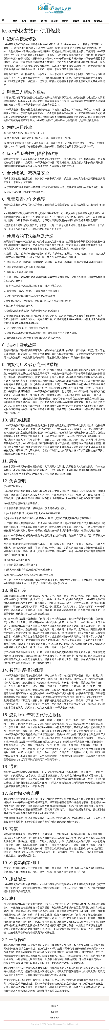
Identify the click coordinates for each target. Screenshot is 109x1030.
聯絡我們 (54, 1006)
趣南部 (54, 20)
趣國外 (76, 20)
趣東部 (65, 20)
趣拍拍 (86, 20)
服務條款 (54, 1012)
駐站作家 (98, 20)
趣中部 (44, 20)
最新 (15, 20)
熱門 (24, 20)
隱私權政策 (54, 1018)
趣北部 (33, 20)
